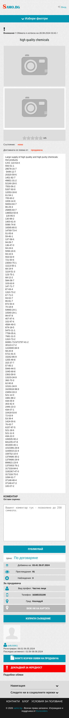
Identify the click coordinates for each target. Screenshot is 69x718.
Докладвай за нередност (26, 667)
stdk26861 (12, 645)
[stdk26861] (11, 641)
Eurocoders (41, 711)
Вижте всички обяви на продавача (36, 658)
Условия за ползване (47, 701)
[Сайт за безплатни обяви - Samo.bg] (11, 8)
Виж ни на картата (38, 608)
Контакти (13, 701)
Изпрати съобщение (38, 618)
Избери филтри (36, 18)
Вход (63, 7)
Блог (25, 701)
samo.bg (18, 708)
